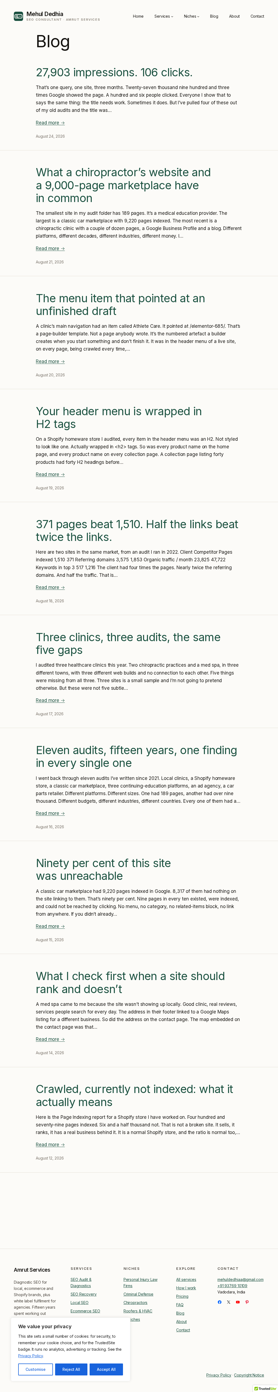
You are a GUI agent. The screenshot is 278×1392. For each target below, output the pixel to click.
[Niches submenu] (198, 16)
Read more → (50, 122)
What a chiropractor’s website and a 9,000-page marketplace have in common (123, 185)
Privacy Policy (30, 1355)
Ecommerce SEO (85, 1311)
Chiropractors (136, 1302)
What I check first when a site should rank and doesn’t (130, 983)
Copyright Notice (249, 1375)
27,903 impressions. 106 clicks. (114, 72)
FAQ (180, 1304)
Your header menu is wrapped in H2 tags (119, 418)
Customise (36, 1369)
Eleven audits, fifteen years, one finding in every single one (136, 757)
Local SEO (80, 1302)
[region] (70, 1349)
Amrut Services (32, 1270)
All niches (132, 1319)
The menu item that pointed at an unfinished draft (120, 305)
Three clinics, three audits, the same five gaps (128, 644)
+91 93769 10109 (232, 1285)
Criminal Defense (138, 1294)
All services (186, 1279)
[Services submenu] (172, 16)
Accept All (106, 1369)
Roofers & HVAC (138, 1311)
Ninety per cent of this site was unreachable (103, 870)
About (181, 1321)
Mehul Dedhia (44, 13)
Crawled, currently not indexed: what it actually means (134, 1095)
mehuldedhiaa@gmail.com (240, 1279)
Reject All (71, 1369)
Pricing (182, 1296)
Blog (180, 1313)
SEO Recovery (84, 1294)
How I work (186, 1288)
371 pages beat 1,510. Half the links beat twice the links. (137, 531)
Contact (183, 1330)
